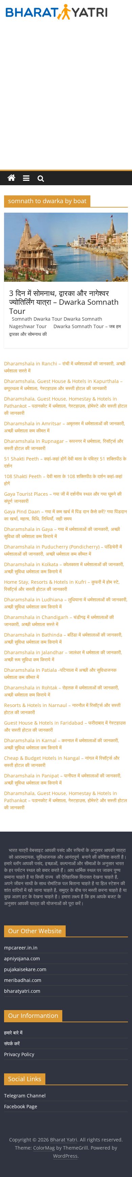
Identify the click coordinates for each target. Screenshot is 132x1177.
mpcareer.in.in (21, 947)
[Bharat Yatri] (11, 178)
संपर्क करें (12, 1043)
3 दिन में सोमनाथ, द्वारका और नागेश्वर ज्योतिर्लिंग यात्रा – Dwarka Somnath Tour (64, 302)
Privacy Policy (19, 1054)
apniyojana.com (22, 958)
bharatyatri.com (22, 991)
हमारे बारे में (13, 1032)
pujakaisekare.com (25, 969)
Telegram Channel (25, 1095)
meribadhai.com (22, 980)
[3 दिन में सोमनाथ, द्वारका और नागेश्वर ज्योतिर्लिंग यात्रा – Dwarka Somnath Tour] (66, 216)
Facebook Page (20, 1106)
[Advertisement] (66, 100)
